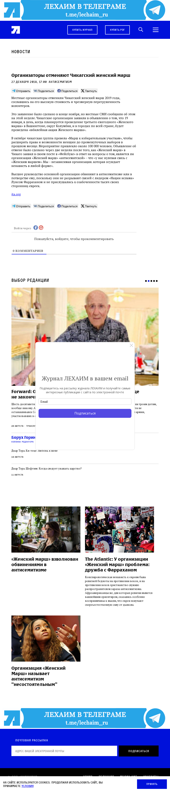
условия (28, 786)
